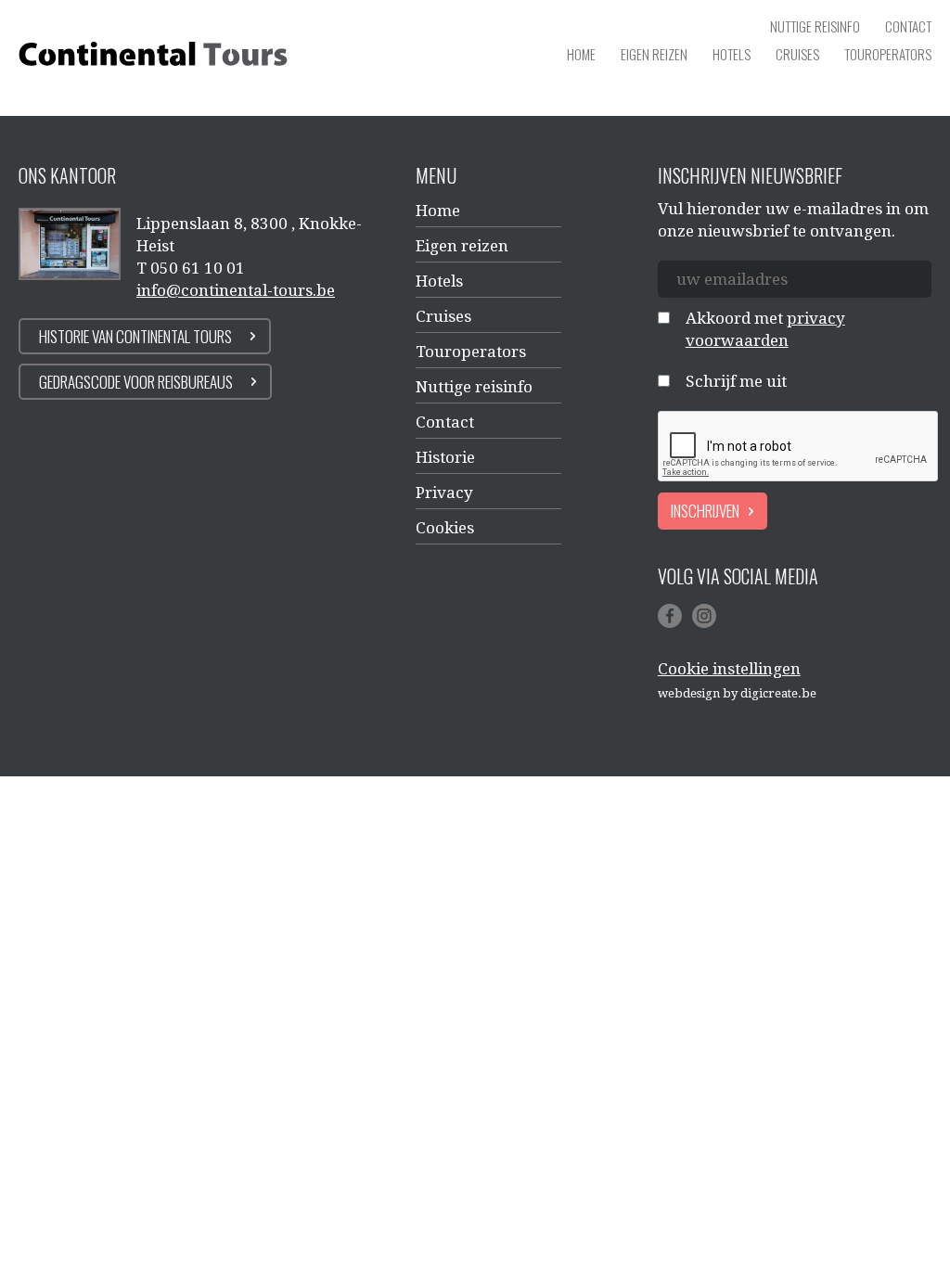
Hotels (731, 54)
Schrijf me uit (736, 381)
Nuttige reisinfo (815, 26)
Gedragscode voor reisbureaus (136, 381)
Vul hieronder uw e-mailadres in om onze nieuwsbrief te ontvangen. (793, 219)
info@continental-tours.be (235, 290)
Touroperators (887, 54)
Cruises (797, 54)
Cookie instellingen (729, 668)
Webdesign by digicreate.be (737, 693)
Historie (445, 457)
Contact (908, 26)
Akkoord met (765, 329)
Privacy (444, 492)
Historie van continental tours (135, 336)
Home (581, 54)
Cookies (445, 527)
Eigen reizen (654, 54)
